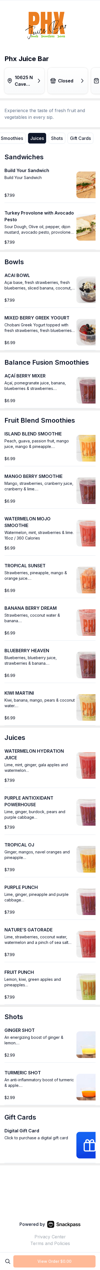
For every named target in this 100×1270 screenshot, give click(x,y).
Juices (37, 138)
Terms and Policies (50, 1243)
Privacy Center (50, 1236)
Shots (57, 138)
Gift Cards (80, 138)
